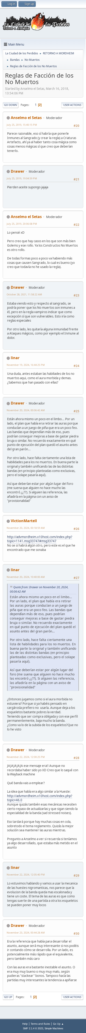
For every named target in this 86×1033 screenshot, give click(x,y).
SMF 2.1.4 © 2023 (33, 1028)
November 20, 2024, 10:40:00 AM (26, 577)
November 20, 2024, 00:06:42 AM (26, 410)
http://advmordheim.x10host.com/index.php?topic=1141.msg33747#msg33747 (39, 539)
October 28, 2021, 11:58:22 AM (24, 294)
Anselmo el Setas (26, 117)
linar (15, 357)
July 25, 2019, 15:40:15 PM (22, 124)
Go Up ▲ (58, 1023)
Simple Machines (53, 1028)
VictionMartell (24, 520)
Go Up (8, 997)
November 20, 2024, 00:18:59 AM (26, 528)
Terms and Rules (40, 1023)
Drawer (17, 171)
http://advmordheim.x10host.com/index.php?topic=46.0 (39, 798)
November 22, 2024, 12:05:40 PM (26, 874)
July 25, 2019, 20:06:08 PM (22, 223)
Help (25, 1023)
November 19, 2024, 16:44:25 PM (26, 365)
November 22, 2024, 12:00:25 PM (26, 757)
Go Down (10, 105)
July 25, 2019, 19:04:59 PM (22, 178)
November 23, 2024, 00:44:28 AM (26, 932)
